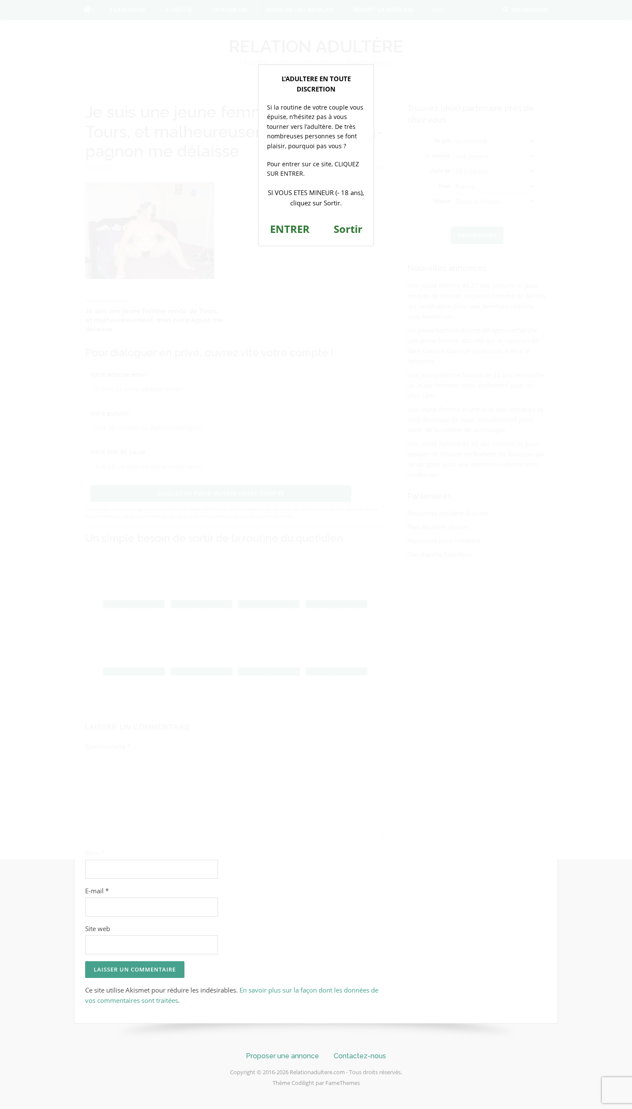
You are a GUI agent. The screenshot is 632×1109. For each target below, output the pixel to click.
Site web (97, 928)
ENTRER (290, 229)
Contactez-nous (360, 1056)
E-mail (97, 890)
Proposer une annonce (282, 1056)
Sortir (348, 229)
